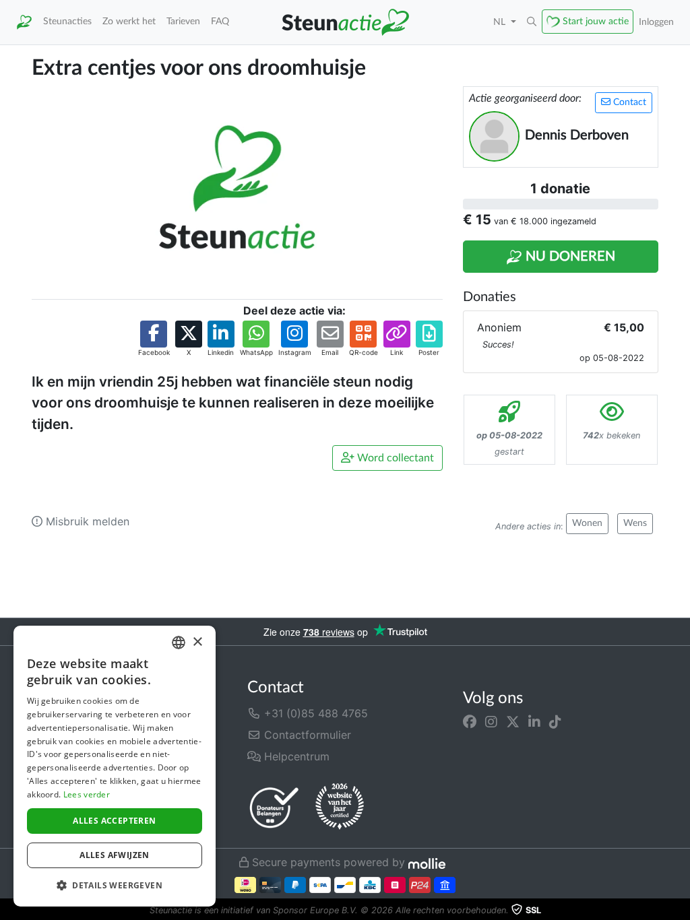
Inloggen (656, 22)
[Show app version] (680, 910)
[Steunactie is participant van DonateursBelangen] (274, 807)
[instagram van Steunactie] (491, 721)
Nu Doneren (568, 256)
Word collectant (394, 458)
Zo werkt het (129, 21)
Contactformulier (306, 735)
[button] (532, 22)
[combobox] (178, 642)
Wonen (587, 523)
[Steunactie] (24, 22)
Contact (628, 102)
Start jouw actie (596, 21)
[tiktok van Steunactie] (555, 721)
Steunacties (67, 21)
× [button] (197, 642)
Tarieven (183, 21)
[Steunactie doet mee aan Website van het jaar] (339, 806)
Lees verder (86, 794)
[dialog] (114, 766)
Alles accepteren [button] (114, 820)
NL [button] (500, 22)
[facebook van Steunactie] (469, 721)
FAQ (220, 21)
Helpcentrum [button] (295, 756)
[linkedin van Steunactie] (534, 721)
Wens (635, 523)
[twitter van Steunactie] (513, 721)
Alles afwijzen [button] (115, 855)
